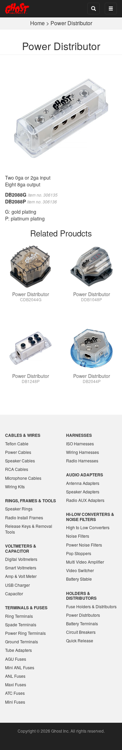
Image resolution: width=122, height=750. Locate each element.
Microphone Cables (23, 478)
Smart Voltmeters (20, 567)
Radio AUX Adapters (85, 500)
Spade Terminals (20, 624)
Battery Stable (79, 579)
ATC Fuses (15, 693)
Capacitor (14, 593)
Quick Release (79, 640)
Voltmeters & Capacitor (20, 548)
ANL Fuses (15, 676)
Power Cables (18, 452)
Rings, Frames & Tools (30, 501)
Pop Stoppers (78, 553)
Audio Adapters (84, 475)
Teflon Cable (16, 443)
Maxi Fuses (15, 684)
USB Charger (17, 585)
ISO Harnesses (80, 443)
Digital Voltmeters (21, 559)
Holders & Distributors (81, 595)
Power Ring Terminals (25, 633)
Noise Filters (77, 536)
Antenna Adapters (82, 483)
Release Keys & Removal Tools (28, 529)
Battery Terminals (82, 623)
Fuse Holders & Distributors (91, 606)
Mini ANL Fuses (19, 667)
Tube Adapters (18, 650)
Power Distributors (83, 615)
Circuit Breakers (81, 632)
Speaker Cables (20, 460)
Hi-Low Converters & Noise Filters (90, 516)
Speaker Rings (19, 508)
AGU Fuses (15, 659)
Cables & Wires (22, 435)
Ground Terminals (21, 641)
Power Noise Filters (84, 545)
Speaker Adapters (82, 491)
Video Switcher (80, 570)
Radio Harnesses (82, 460)
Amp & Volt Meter (21, 576)
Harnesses (79, 435)
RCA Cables (16, 469)
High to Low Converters (87, 527)
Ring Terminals (19, 616)
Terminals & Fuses (26, 607)
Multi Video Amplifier (85, 562)
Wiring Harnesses (82, 452)
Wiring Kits (15, 486)
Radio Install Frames (24, 517)
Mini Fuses (15, 702)
